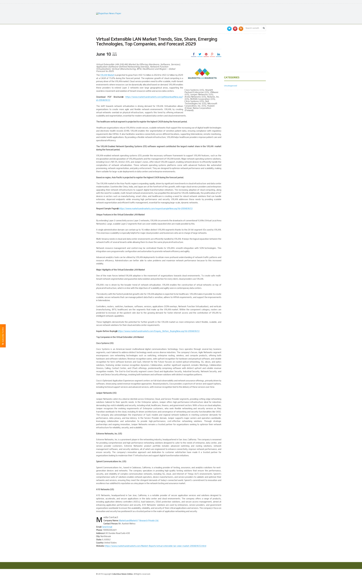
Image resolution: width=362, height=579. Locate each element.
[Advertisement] (214, 13)
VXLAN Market (107, 75)
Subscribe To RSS (3, 335)
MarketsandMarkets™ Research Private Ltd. (139, 520)
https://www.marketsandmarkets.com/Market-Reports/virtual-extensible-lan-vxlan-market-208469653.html (155, 546)
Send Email (107, 527)
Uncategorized (230, 85)
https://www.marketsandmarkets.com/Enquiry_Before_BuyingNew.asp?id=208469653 (159, 331)
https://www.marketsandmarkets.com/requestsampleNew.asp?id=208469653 (156, 208)
